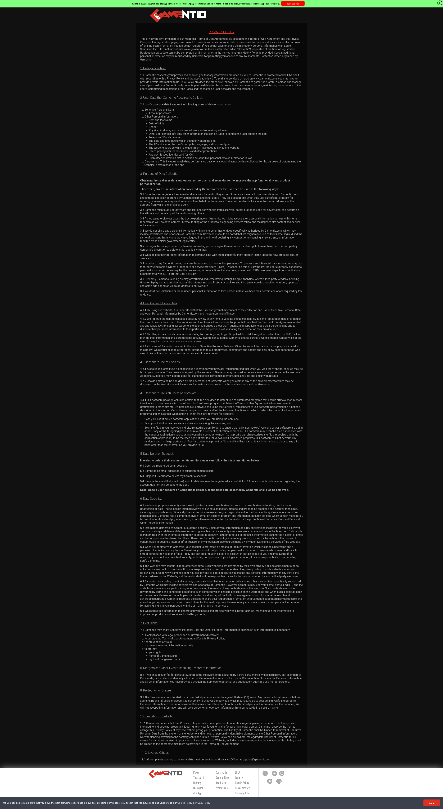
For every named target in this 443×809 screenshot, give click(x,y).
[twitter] (274, 773)
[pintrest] (269, 781)
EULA (237, 772)
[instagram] (281, 773)
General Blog (222, 777)
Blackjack (198, 788)
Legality (239, 777)
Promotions (221, 788)
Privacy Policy (202, 802)
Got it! (432, 803)
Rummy (197, 783)
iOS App (197, 793)
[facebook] (265, 773)
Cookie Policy (184, 802)
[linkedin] (279, 781)
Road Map (220, 783)
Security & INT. (243, 793)
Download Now (293, 3)
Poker (196, 772)
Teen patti (198, 777)
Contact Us (221, 772)
